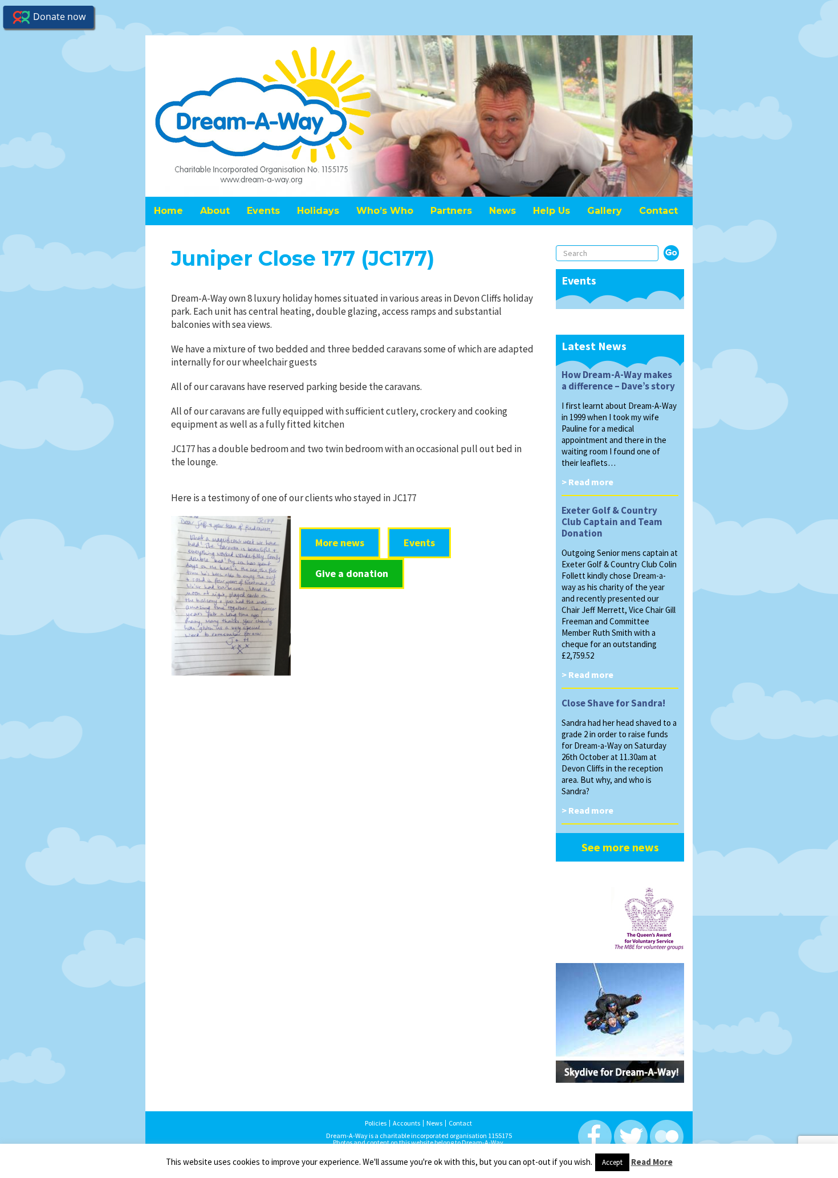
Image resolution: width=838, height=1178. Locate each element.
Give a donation (351, 573)
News (502, 210)
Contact (658, 210)
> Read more (587, 482)
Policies (376, 1123)
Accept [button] (612, 1162)
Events (263, 210)
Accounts (406, 1123)
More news (339, 542)
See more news (620, 847)
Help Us (551, 210)
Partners (451, 210)
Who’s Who (384, 210)
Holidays (318, 210)
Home (168, 210)
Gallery (604, 210)
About (215, 210)
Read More (652, 1161)
